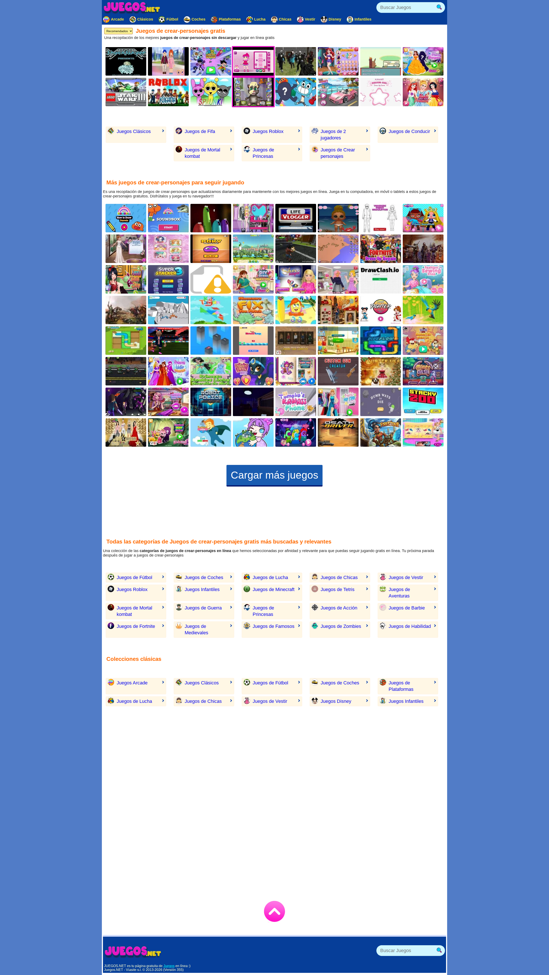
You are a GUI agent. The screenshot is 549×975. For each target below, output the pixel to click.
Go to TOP (274, 911)
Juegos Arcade (132, 682)
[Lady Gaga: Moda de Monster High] (253, 218)
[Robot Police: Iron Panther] (210, 402)
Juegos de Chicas (339, 577)
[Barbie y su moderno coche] (338, 92)
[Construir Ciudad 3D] (338, 248)
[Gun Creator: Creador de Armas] (338, 371)
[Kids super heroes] (210, 432)
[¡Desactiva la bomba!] (295, 248)
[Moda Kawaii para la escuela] (168, 248)
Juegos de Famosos (273, 626)
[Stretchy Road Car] (210, 340)
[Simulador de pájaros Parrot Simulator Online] (423, 310)
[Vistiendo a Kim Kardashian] (126, 432)
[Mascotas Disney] (253, 371)
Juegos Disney (336, 701)
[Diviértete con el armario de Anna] (423, 432)
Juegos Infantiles (202, 589)
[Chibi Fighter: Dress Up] (380, 310)
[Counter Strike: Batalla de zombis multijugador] (295, 61)
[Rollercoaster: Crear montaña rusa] (253, 248)
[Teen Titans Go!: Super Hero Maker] (210, 61)
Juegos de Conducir (409, 131)
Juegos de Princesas (263, 153)
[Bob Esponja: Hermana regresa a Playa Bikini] (295, 310)
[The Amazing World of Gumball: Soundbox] (168, 218)
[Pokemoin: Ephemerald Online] (380, 61)
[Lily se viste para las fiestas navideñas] (380, 371)
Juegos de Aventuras (399, 593)
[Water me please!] (126, 340)
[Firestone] (380, 432)
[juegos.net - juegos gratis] (133, 951)
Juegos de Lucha (270, 577)
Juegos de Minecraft (273, 589)
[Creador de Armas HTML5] (210, 279)
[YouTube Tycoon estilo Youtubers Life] (295, 218)
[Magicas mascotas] (168, 432)
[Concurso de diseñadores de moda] (126, 248)
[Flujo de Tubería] (380, 340)
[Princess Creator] (423, 92)
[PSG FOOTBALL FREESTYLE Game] (168, 340)
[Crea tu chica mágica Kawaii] (380, 92)
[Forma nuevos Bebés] (338, 340)
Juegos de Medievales (196, 629)
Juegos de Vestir (406, 577)
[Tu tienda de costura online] (423, 279)
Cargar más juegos (274, 475)
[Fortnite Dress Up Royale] (380, 248)
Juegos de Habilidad (410, 626)
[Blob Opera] (210, 218)
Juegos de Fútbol (134, 577)
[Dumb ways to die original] (380, 402)
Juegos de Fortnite (136, 626)
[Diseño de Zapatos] (168, 402)
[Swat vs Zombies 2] (126, 371)
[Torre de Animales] (423, 402)
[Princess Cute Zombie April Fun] (210, 371)
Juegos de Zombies (341, 626)
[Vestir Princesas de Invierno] (168, 371)
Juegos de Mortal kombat (202, 153)
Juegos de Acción (339, 608)
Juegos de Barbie (407, 608)
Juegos (169, 966)
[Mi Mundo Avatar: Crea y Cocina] (253, 432)
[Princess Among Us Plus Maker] (295, 432)
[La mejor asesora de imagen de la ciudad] (338, 279)
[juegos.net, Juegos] (132, 7)
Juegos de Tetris (337, 589)
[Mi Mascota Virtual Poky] (210, 248)
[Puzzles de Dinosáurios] (253, 310)
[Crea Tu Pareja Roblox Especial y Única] (168, 61)
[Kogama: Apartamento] (253, 402)
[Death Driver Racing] (338, 432)
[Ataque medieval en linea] (126, 310)
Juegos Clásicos (134, 131)
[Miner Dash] (423, 371)
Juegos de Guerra (203, 608)
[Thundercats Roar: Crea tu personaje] (423, 340)
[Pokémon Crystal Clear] (126, 61)
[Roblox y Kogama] (168, 92)
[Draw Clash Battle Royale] (380, 279)
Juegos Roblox (268, 131)
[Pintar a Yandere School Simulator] (380, 218)
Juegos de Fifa (200, 131)
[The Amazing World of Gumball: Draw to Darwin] (126, 218)
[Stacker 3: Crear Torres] (168, 279)
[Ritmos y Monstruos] (210, 92)
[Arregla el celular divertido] (295, 402)
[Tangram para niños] (210, 310)
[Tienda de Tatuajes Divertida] (126, 279)
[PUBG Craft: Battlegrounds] (295, 340)
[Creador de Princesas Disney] (338, 61)
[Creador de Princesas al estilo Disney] (423, 61)
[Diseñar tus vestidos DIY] (253, 279)
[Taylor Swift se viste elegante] (338, 402)
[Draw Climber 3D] (253, 340)
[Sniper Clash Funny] (338, 310)
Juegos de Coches (204, 577)
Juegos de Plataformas (401, 686)
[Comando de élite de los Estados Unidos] (423, 248)
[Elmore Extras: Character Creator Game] (295, 92)
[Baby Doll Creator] (295, 371)
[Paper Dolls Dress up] (338, 218)
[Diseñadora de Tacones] (295, 279)
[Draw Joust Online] (168, 310)
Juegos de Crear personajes (338, 153)
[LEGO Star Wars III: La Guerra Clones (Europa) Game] (126, 92)
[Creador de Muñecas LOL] (423, 218)
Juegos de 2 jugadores (333, 134)
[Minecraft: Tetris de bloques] (126, 402)
